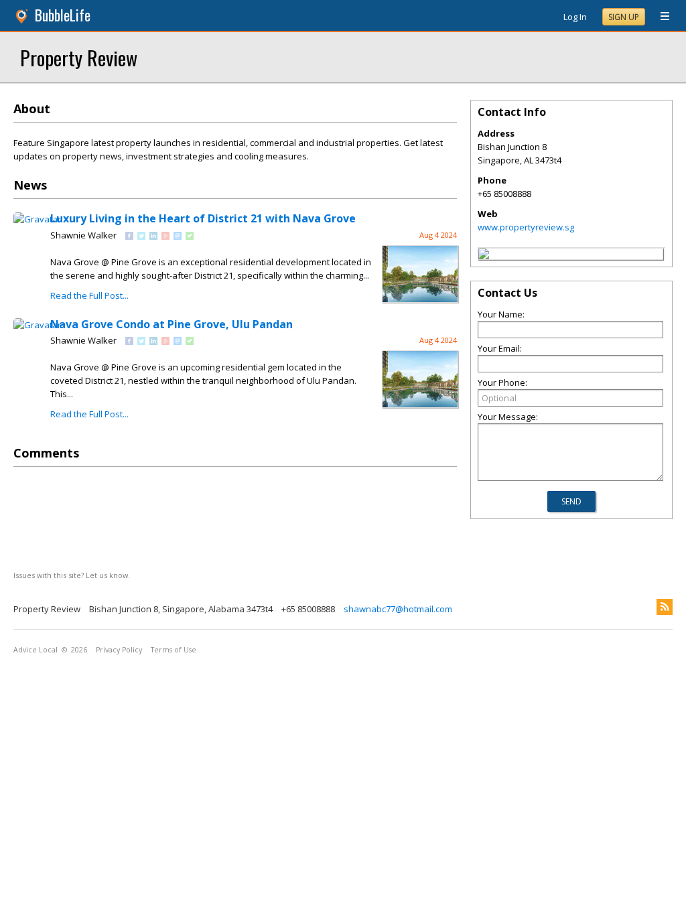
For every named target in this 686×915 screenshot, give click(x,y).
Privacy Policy (119, 649)
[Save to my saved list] (190, 236)
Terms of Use (173, 649)
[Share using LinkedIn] (153, 236)
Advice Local (35, 649)
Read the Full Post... (89, 295)
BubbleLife (62, 15)
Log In (575, 17)
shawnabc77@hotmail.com (398, 609)
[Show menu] (660, 17)
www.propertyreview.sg (526, 227)
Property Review (78, 57)
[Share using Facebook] (129, 236)
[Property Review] (483, 256)
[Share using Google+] (165, 236)
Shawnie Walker (83, 235)
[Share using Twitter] (141, 236)
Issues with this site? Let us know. (71, 575)
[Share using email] (178, 236)
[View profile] (37, 219)
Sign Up (623, 17)
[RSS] (665, 607)
